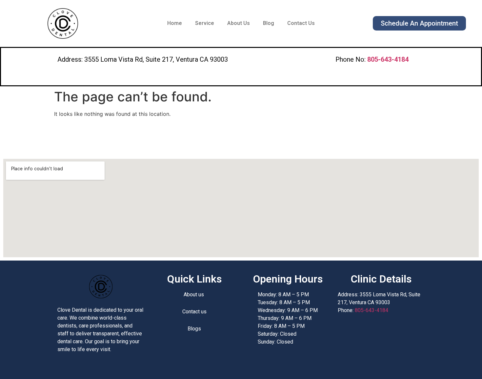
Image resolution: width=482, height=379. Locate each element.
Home (174, 23)
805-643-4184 (371, 310)
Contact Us (301, 23)
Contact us (194, 311)
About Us (238, 23)
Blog (268, 23)
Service (204, 23)
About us (194, 294)
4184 (388, 59)
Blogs (194, 329)
